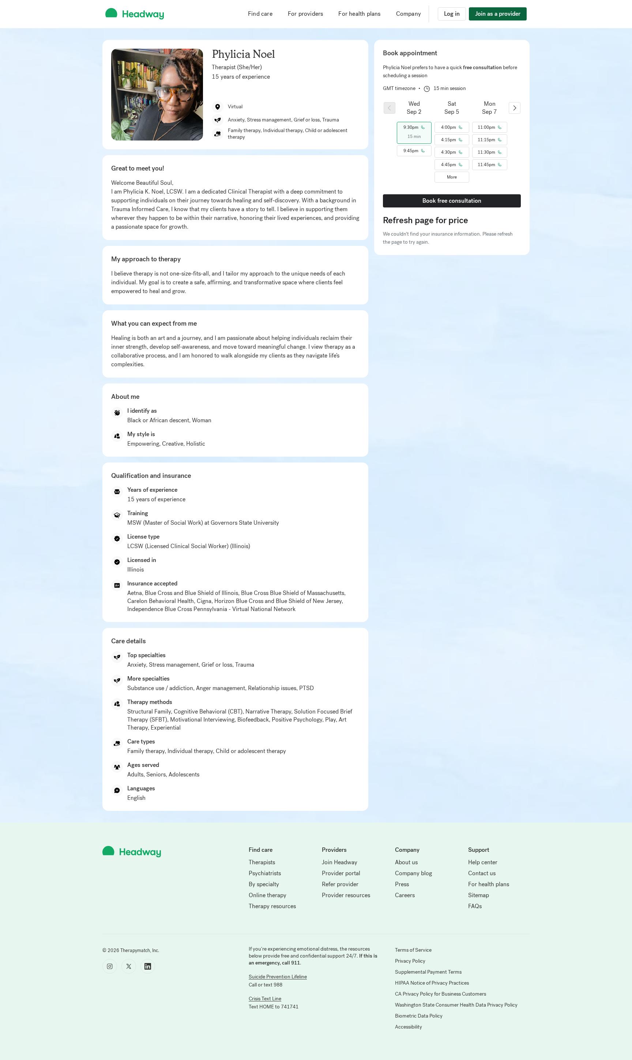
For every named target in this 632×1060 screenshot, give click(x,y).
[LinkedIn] (147, 966)
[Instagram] (109, 966)
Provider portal (341, 873)
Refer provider (340, 884)
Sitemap (478, 895)
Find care (260, 14)
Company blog (413, 873)
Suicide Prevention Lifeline (278, 976)
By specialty (264, 884)
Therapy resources (272, 906)
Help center (482, 862)
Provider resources (346, 895)
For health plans (359, 14)
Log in (452, 14)
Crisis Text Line (265, 998)
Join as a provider (497, 14)
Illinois (135, 569)
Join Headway (339, 862)
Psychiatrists (265, 873)
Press (402, 884)
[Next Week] (514, 108)
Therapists (262, 862)
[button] (414, 127)
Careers (405, 895)
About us (406, 862)
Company (408, 14)
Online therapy (267, 895)
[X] (128, 966)
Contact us (482, 873)
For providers (305, 14)
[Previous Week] (389, 108)
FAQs (475, 906)
